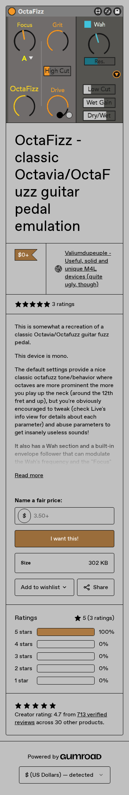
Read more (29, 475)
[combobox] (44, 587)
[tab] (60, 115)
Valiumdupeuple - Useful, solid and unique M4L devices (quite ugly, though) (88, 269)
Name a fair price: (38, 500)
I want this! (64, 538)
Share (100, 587)
